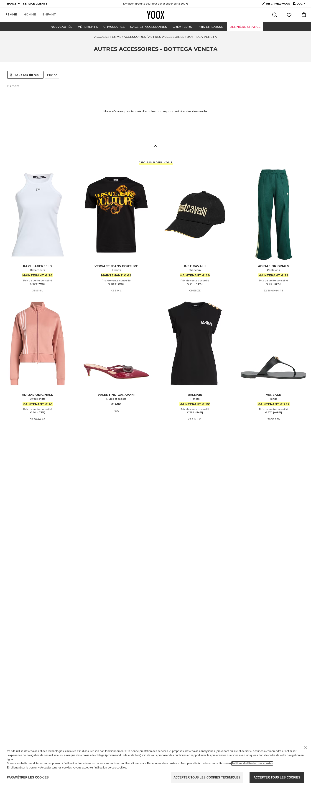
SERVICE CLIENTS (35, 3)
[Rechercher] (274, 14)
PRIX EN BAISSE (210, 26)
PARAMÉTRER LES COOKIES (28, 777)
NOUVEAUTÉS (61, 26)
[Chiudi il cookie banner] (305, 748)
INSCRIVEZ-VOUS (278, 3)
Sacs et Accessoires (148, 26)
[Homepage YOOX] (155, 15)
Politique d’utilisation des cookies (252, 763)
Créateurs (182, 26)
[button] (155, 145)
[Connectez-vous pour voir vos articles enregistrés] (289, 14)
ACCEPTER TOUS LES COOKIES (277, 777)
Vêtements (88, 26)
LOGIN (299, 4)
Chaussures (114, 26)
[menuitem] (11, 14)
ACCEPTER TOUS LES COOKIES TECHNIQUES (206, 777)
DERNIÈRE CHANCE (244, 26)
